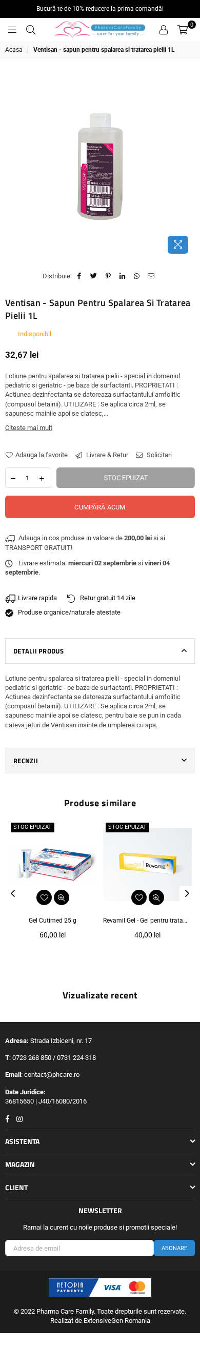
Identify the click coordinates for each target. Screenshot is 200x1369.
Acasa (14, 49)
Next (187, 894)
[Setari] (163, 29)
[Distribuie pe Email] (151, 276)
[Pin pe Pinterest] (108, 276)
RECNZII (25, 760)
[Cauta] (31, 29)
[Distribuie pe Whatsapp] (137, 276)
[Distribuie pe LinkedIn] (123, 276)
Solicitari (158, 455)
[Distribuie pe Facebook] (80, 276)
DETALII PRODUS (38, 651)
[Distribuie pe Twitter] (94, 276)
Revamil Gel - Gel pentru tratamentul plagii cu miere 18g (147, 920)
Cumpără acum (99, 507)
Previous (13, 894)
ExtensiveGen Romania (117, 1320)
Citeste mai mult (28, 428)
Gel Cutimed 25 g (52, 920)
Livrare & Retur (106, 455)
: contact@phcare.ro (50, 1074)
